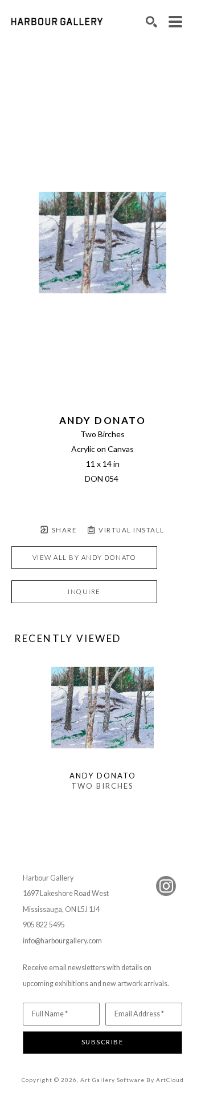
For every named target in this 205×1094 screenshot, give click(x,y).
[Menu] (175, 21)
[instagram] (166, 886)
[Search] (151, 21)
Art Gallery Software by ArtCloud (132, 1079)
